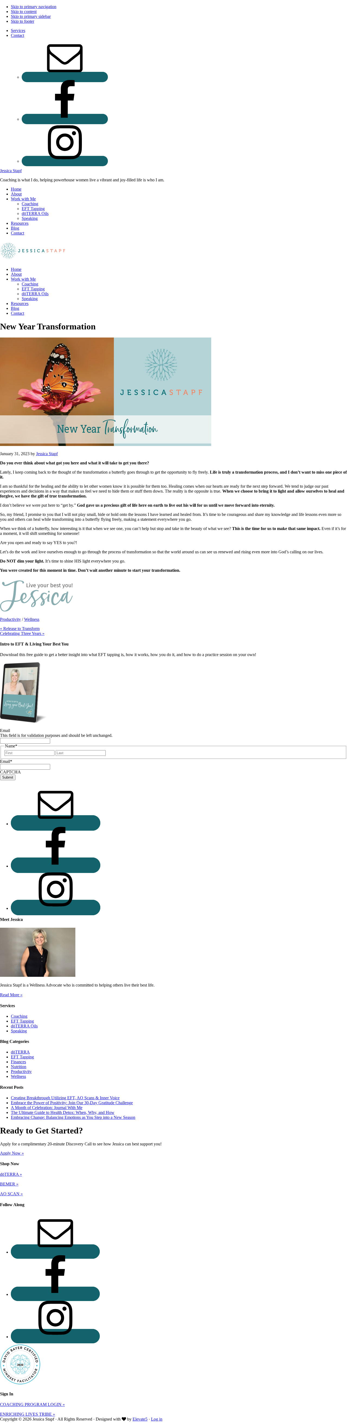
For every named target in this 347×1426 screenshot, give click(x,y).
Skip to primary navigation (33, 6)
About (16, 274)
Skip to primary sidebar (31, 16)
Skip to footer (22, 21)
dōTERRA (20, 1052)
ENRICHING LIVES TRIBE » (27, 1414)
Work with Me (23, 279)
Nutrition (18, 1066)
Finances (18, 1061)
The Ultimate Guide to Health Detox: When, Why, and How (62, 1112)
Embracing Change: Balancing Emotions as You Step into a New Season (73, 1117)
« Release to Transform (20, 628)
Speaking (30, 298)
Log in (156, 1419)
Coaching (30, 284)
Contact (17, 313)
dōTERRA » (11, 1174)
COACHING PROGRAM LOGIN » (32, 1404)
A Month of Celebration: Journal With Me (46, 1107)
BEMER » (9, 1184)
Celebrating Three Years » (22, 633)
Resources (19, 303)
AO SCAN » (11, 1193)
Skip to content (24, 11)
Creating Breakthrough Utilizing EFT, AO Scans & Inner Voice (65, 1098)
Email (5, 730)
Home (16, 269)
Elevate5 (140, 1419)
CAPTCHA (10, 772)
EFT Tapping (33, 289)
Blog (15, 308)
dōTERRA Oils (35, 293)
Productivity (10, 619)
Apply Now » (12, 1153)
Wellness (31, 619)
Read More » (11, 995)
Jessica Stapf (11, 170)
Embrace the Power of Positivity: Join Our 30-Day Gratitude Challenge (72, 1102)
